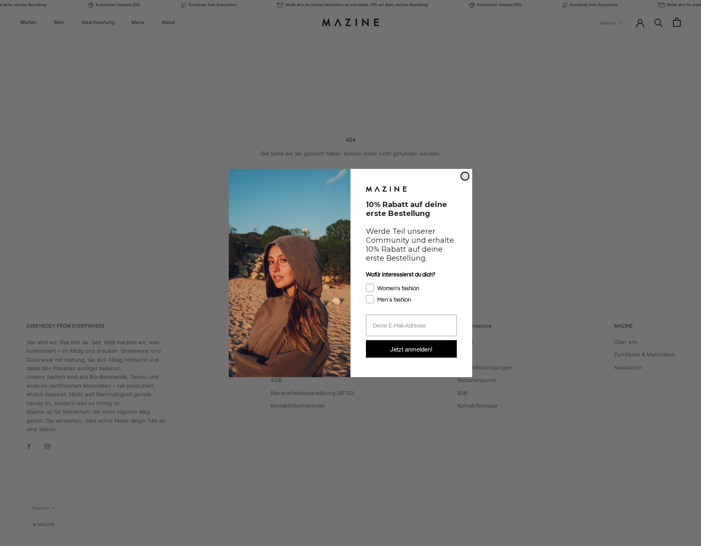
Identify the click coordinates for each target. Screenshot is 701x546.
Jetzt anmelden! (411, 349)
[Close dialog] (465, 176)
